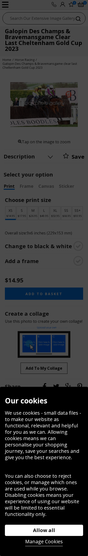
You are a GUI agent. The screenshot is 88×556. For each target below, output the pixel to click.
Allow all (44, 530)
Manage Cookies (44, 541)
